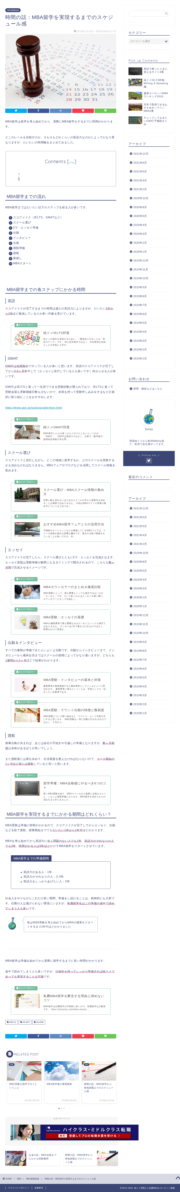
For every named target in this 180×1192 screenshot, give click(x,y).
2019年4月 (140, 331)
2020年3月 (140, 233)
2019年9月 (140, 287)
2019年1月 (140, 358)
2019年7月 (140, 304)
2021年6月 (140, 162)
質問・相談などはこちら (147, 388)
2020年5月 (140, 215)
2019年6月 (140, 313)
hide (71, 162)
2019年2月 (140, 349)
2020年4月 (140, 224)
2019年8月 (140, 296)
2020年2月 (140, 242)
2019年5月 (140, 322)
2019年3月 (140, 340)
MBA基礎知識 (13, 10)
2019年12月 (141, 260)
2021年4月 (140, 180)
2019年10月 (141, 278)
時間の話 (12, 1022)
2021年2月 (140, 189)
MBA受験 (40, 1022)
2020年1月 (140, 251)
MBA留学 (26, 1022)
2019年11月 (140, 269)
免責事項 (39, 1188)
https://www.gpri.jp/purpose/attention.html (33, 407)
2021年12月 (141, 153)
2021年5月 (140, 171)
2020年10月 (141, 198)
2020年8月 (140, 207)
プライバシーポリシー (18, 1188)
